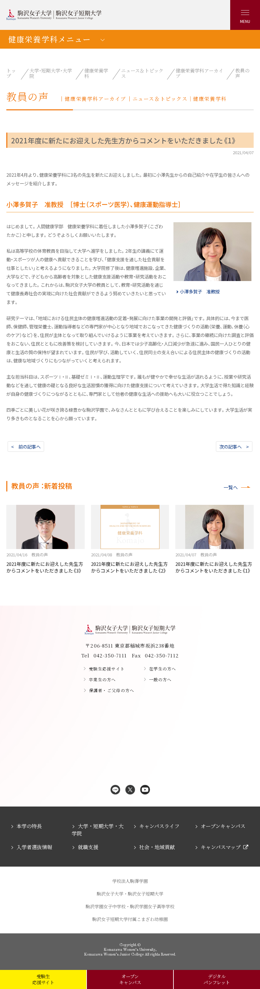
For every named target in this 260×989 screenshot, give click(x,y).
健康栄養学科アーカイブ (199, 73)
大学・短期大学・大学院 (50, 73)
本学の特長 (29, 826)
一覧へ (231, 487)
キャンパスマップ (221, 847)
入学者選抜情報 (34, 847)
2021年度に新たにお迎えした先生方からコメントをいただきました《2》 (129, 563)
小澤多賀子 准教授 (200, 291)
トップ (11, 73)
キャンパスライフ (159, 826)
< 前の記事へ (26, 446)
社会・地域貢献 (157, 847)
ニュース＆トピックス (142, 73)
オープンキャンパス (223, 826)
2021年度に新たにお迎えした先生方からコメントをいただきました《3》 (44, 563)
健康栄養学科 (96, 73)
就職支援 (88, 847)
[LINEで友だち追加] (115, 790)
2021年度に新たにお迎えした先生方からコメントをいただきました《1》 (213, 563)
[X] (130, 790)
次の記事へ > (234, 446)
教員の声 (242, 73)
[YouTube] (145, 790)
